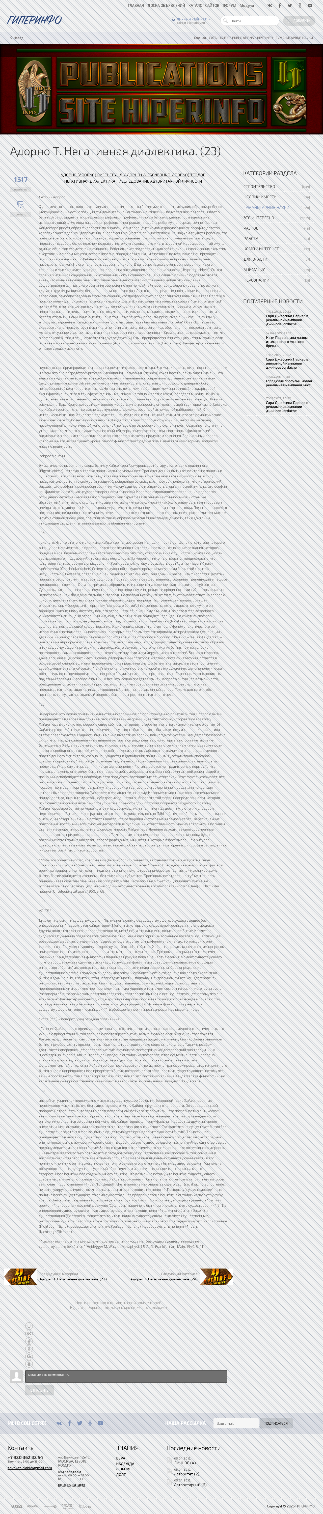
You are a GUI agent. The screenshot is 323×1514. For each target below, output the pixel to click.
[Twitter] (79, 1423)
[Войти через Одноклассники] (29, 1364)
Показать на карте (71, 1484)
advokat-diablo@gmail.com (30, 1468)
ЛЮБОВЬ (123, 1469)
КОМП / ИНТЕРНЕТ (261, 248)
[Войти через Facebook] (29, 1341)
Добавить (301, 21)
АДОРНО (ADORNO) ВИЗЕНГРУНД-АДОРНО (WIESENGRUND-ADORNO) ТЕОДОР (133, 174)
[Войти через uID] (29, 1326)
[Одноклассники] (90, 1423)
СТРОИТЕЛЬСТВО (259, 186)
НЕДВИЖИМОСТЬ (260, 196)
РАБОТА (251, 238)
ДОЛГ (121, 1474)
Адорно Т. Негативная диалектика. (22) (73, 1279)
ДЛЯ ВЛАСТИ (255, 259)
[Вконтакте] (59, 1423)
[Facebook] (69, 1423)
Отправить (39, 1390)
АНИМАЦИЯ (254, 269)
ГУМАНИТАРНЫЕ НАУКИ (266, 207)
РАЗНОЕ (251, 228)
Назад (18, 38)
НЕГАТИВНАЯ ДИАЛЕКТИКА (89, 181)
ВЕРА (120, 1458)
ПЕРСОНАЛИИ (256, 280)
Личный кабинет (192, 19)
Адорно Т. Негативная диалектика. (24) (164, 1279)
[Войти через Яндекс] (29, 1349)
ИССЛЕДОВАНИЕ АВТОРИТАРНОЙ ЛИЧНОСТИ (160, 181)
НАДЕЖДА (125, 1463)
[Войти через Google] (29, 1356)
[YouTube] (100, 1423)
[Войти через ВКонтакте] (29, 1333)
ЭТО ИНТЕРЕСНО (259, 217)
